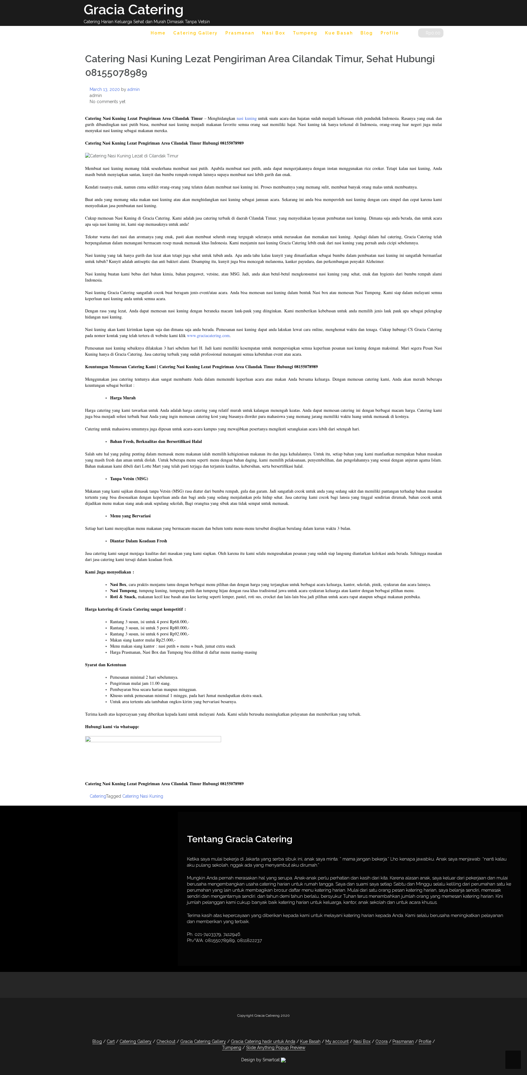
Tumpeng (305, 33)
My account (337, 1041)
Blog (366, 33)
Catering (98, 796)
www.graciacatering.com (208, 335)
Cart (111, 1041)
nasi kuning (247, 118)
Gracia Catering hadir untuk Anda (263, 1041)
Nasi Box (273, 33)
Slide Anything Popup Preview (275, 1047)
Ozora (381, 1041)
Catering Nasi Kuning (142, 796)
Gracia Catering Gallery (203, 1041)
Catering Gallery (195, 33)
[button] (408, 34)
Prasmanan (239, 33)
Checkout (165, 1041)
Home (158, 33)
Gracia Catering (134, 10)
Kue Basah (339, 33)
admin (133, 89)
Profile (390, 33)
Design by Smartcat (261, 1059)
